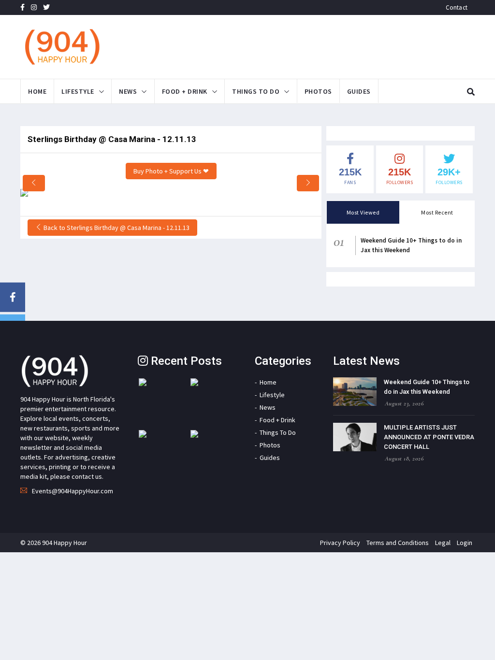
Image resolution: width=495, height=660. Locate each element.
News (128, 91)
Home (37, 91)
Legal (443, 542)
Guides (359, 91)
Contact (456, 7)
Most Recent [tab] (437, 212)
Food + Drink (184, 91)
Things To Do (255, 91)
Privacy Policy (340, 542)
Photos (318, 91)
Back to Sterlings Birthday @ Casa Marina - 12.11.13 (115, 227)
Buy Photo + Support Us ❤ (171, 171)
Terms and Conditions (397, 542)
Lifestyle (77, 91)
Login (464, 542)
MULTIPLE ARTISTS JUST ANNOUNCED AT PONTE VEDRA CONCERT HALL (429, 437)
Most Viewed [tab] (363, 212)
